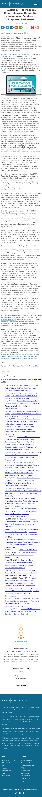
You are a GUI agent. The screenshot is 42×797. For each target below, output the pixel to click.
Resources (6, 775)
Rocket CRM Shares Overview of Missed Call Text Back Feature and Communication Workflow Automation (22, 439)
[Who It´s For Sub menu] (13, 763)
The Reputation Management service (14, 54)
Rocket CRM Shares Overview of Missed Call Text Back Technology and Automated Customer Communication (22, 421)
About (4, 768)
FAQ (3, 773)
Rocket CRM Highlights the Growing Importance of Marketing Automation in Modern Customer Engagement (23, 414)
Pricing (4, 765)
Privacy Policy (26, 760)
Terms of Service (28, 763)
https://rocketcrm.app (8, 319)
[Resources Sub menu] (12, 776)
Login (23, 781)
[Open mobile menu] (35, 4)
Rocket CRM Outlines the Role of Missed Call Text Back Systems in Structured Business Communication (22, 611)
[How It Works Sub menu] (14, 760)
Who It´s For (7, 763)
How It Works (7, 760)
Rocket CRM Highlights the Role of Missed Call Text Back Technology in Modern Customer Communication (22, 388)
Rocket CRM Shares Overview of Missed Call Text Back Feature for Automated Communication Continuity (22, 473)
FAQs (23, 768)
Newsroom (25, 778)
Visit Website (21, 678)
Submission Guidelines (25, 772)
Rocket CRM (23, 648)
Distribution (6, 770)
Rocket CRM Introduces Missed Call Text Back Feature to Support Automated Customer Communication (21, 573)
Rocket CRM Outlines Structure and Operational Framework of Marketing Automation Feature (21, 447)
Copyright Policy (27, 765)
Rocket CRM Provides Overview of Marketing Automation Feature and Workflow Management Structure (22, 465)
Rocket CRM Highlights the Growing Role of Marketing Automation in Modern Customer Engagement (21, 396)
